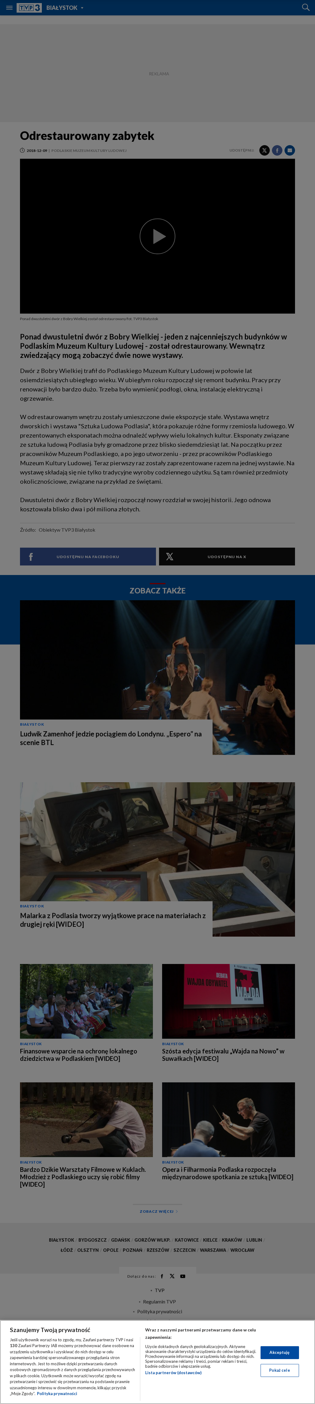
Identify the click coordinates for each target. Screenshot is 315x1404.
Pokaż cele (279, 1370)
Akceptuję (279, 1352)
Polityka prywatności (57, 1393)
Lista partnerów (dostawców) (173, 1372)
